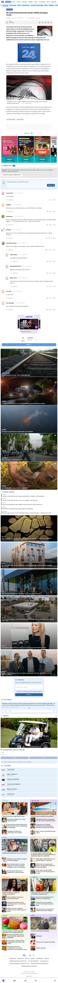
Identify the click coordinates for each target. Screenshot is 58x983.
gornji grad (20, 119)
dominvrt (35, 877)
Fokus (46, 5)
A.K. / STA (11, 22)
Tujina (19, 5)
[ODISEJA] (29, 133)
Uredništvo (20, 958)
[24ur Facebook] (30, 955)
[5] (35, 149)
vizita (4, 837)
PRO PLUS (27, 958)
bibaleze (5, 800)
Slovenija (5, 5)
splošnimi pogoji (27, 691)
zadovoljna (35, 800)
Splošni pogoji (44, 961)
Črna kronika (12, 5)
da (3, 752)
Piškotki (46, 958)
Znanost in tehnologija (37, 5)
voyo (33, 915)
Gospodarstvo (26, 5)
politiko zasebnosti (37, 691)
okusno (5, 915)
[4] (19, 149)
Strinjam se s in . (30, 691)
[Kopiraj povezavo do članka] (51, 22)
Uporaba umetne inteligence (29, 966)
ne (3, 754)
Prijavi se (50, 185)
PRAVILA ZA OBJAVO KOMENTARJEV (12, 174)
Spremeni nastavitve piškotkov (18, 961)
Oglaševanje (12, 958)
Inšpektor (51, 5)
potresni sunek (11, 119)
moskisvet (6, 877)
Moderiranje (39, 958)
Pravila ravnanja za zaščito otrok (19, 963)
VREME (28, 344)
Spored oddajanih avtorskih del (39, 963)
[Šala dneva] (54, 711)
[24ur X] (33, 955)
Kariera (33, 958)
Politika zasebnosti (33, 961)
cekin (33, 837)
